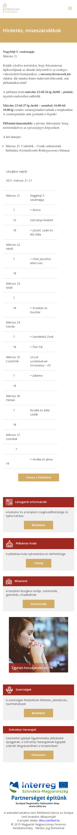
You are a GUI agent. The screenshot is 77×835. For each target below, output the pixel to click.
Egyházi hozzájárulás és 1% (32, 668)
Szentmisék (39, 604)
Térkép (38, 563)
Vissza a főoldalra (38, 477)
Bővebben (38, 525)
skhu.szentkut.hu (49, 820)
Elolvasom (39, 755)
